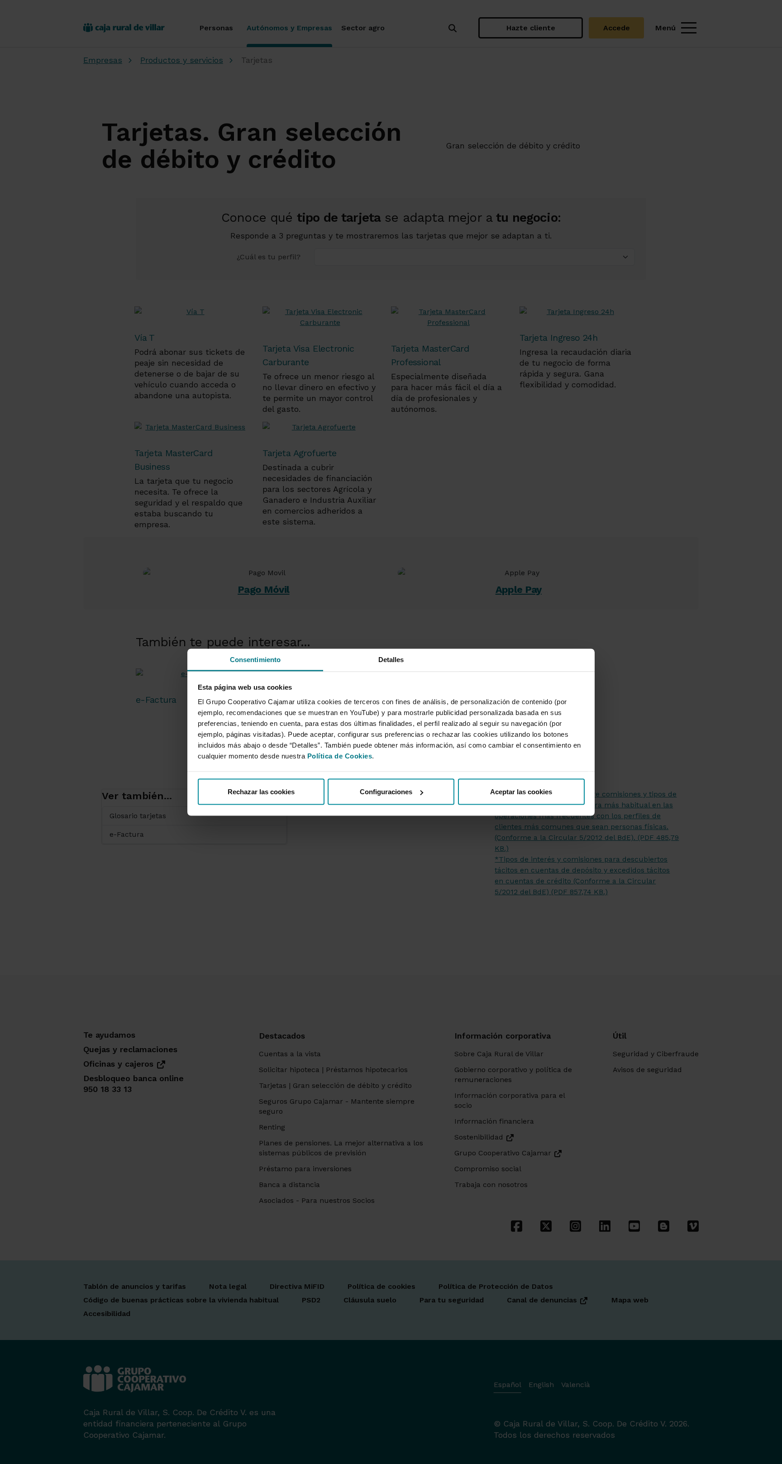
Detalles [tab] (391, 659)
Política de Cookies (339, 755)
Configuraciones (386, 792)
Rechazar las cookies (261, 792)
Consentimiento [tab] (255, 659)
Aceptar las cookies (521, 792)
